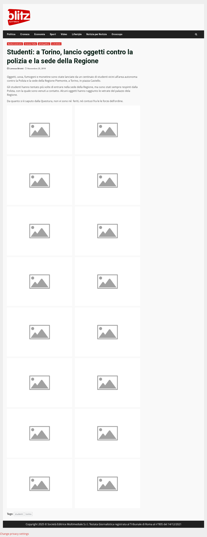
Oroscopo (117, 34)
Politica (11, 34)
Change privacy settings (14, 534)
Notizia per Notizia (96, 34)
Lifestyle (77, 34)
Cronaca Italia (30, 44)
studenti (19, 514)
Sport (53, 34)
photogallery (44, 44)
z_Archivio (56, 44)
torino (29, 514)
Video (64, 34)
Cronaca (24, 34)
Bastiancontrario (15, 44)
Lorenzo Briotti (16, 68)
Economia (39, 34)
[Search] (196, 34)
